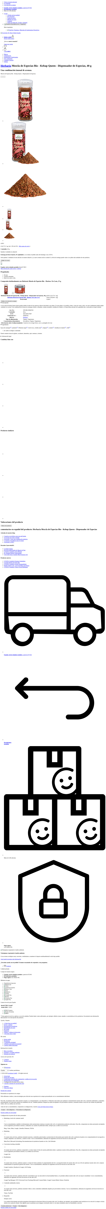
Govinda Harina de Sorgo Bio (12, 562)
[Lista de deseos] (5, 47)
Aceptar (3, 1109)
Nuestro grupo (8, 1061)
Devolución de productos (10, 1026)
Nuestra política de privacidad (8, 1112)
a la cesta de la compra (10, 5)
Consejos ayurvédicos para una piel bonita (15, 536)
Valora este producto (6, 525)
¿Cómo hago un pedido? (10, 1023)
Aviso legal (7, 1076)
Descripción (5, 302)
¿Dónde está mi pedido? (13, 15)
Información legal (6, 336)
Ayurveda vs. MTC (9, 542)
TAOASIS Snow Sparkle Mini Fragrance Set (16, 554)
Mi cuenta (6, 1029)
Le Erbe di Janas (8, 548)
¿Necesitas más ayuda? (10, 1033)
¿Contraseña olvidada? (10, 1042)
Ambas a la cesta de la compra (8, 301)
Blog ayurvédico (8, 1051)
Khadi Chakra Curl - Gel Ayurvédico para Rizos (16, 565)
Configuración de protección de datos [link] (14, 1082)
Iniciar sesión (7, 1039)
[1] (11, 327)
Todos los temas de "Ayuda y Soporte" (17, 22)
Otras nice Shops (8, 1088)
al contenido (7, 3)
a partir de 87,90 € (18, 8)
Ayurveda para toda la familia (11, 537)
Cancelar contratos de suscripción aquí (14, 1083)
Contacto (9, 21)
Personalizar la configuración (23, 1109)
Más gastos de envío (24, 246)
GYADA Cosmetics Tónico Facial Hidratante (16, 567)
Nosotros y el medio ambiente (12, 1052)
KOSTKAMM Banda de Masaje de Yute (14, 550)
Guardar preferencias (6, 1206)
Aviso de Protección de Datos (45, 1106)
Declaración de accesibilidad (11, 1080)
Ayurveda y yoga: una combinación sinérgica (16, 539)
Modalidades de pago (9, 1027)
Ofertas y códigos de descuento (12, 1032)
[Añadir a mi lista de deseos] (1, 262)
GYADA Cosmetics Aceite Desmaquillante (15, 564)
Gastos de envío (11, 18)
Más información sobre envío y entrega (11, 268)
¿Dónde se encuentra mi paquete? (13, 1044)
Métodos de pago (11, 19)
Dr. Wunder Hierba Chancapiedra (13, 553)
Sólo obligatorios (11, 1109)
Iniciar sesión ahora (9, 38)
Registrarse (7, 1041)
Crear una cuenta (8, 44)
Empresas (6, 1030)
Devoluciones (10, 16)
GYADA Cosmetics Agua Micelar (13, 551)
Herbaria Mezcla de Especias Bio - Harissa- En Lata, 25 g (23, 297)
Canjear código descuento (10, 1045)
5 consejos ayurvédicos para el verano (14, 540)
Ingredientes (5, 324)
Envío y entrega (8, 1024)
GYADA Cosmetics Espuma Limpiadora (14, 561)
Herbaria (6, 65)
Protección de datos (9, 1077)
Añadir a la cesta (5, 260)
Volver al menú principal (10, 2)
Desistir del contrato (6, 1090)
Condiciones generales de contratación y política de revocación (20, 1079)
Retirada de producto (9, 1054)
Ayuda (5, 13)
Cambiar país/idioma (14, 1070)
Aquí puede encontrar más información (11, 959)
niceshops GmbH (12, 1073)
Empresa (6, 1086)
